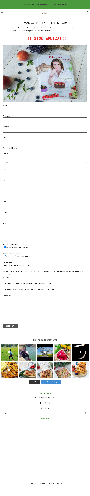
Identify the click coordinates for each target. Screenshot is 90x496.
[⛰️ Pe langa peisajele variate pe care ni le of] (9, 352)
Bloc (4, 201)
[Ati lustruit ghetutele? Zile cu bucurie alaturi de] (62, 370)
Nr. (4, 191)
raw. (49, 31)
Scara (5, 212)
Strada (5, 180)
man (16, 28)
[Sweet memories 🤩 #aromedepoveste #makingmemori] (80, 352)
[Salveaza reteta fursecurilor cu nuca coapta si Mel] (27, 370)
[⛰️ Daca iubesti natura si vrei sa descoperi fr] (27, 352)
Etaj (4, 223)
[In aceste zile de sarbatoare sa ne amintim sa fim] (62, 352)
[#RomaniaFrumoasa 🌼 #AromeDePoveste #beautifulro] (45, 352)
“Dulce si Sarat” (40, 28)
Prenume (6, 116)
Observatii (7, 296)
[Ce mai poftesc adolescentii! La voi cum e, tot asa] (9, 370)
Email (5, 137)
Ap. (4, 233)
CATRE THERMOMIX (58, 4)
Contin (18, 31)
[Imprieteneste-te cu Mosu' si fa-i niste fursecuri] (45, 370)
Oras (4, 170)
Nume (5, 105)
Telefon (6, 127)
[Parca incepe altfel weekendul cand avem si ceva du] (80, 370)
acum (22, 28)
